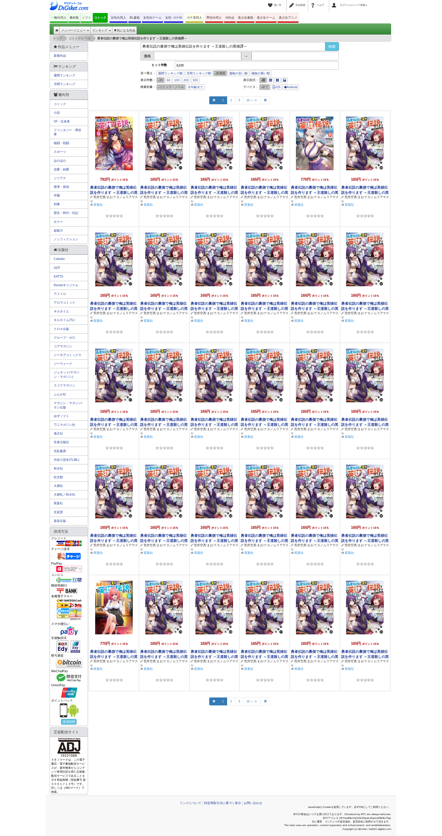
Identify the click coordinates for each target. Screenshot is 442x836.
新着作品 (60, 56)
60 (168, 80)
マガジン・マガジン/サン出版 (68, 405)
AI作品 (229, 17)
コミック (100, 17)
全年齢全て (195, 87)
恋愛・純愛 (61, 169)
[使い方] (271, 2)
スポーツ (60, 152)
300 (195, 80)
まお (109, 197)
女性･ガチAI (173, 17)
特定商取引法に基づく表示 (222, 803)
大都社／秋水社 (64, 494)
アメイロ (60, 294)
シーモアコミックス (67, 355)
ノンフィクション (66, 239)
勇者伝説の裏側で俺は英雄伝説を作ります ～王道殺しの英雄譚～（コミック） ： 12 (114, 192)
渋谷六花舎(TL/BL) (66, 460)
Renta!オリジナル (66, 285)
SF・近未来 (62, 121)
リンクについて (190, 803)
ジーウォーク (63, 363)
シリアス (60, 178)
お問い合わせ (253, 803)
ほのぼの (60, 161)
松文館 (58, 477)
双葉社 (98, 205)
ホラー (58, 222)
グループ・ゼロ (64, 337)
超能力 (58, 230)
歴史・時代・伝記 (66, 213)
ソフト (86, 17)
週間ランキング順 (170, 73)
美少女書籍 (245, 17)
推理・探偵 (61, 187)
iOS (277, 87)
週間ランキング (64, 75)
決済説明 (69, 722)
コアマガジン (63, 346)
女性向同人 (118, 17)
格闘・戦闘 (61, 143)
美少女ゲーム (266, 17)
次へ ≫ (252, 100)
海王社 (58, 433)
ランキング (100, 30)
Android (291, 87)
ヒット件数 (159, 65)
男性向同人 (214, 17)
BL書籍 (135, 17)
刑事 (57, 204)
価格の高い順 (260, 73)
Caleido (59, 259)
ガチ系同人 (194, 17)
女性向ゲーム (152, 17)
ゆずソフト (61, 416)
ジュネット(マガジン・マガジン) (66, 375)
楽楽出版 (60, 521)
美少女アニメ (288, 17)
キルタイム (61, 311)
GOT (57, 268)
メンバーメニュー (73, 30)
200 (186, 80)
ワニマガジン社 (64, 425)
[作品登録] (292, 2)
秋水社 (58, 468)
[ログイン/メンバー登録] (334, 2)
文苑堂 (58, 512)
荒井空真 (99, 197)
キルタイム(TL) (64, 320)
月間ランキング (64, 84)
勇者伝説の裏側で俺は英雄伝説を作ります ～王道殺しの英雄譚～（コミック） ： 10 (114, 656)
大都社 (58, 486)
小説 (57, 112)
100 (177, 80)
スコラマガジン (64, 385)
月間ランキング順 (198, 73)
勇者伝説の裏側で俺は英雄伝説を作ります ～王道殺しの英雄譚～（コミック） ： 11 (314, 192)
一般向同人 (59, 17)
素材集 (74, 17)
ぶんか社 (60, 394)
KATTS (58, 276)
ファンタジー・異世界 (67, 132)
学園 (57, 195)
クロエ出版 (61, 329)
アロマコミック (64, 302)
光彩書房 (60, 451)
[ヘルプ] (313, 2)
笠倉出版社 (61, 442)
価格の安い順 (238, 73)
